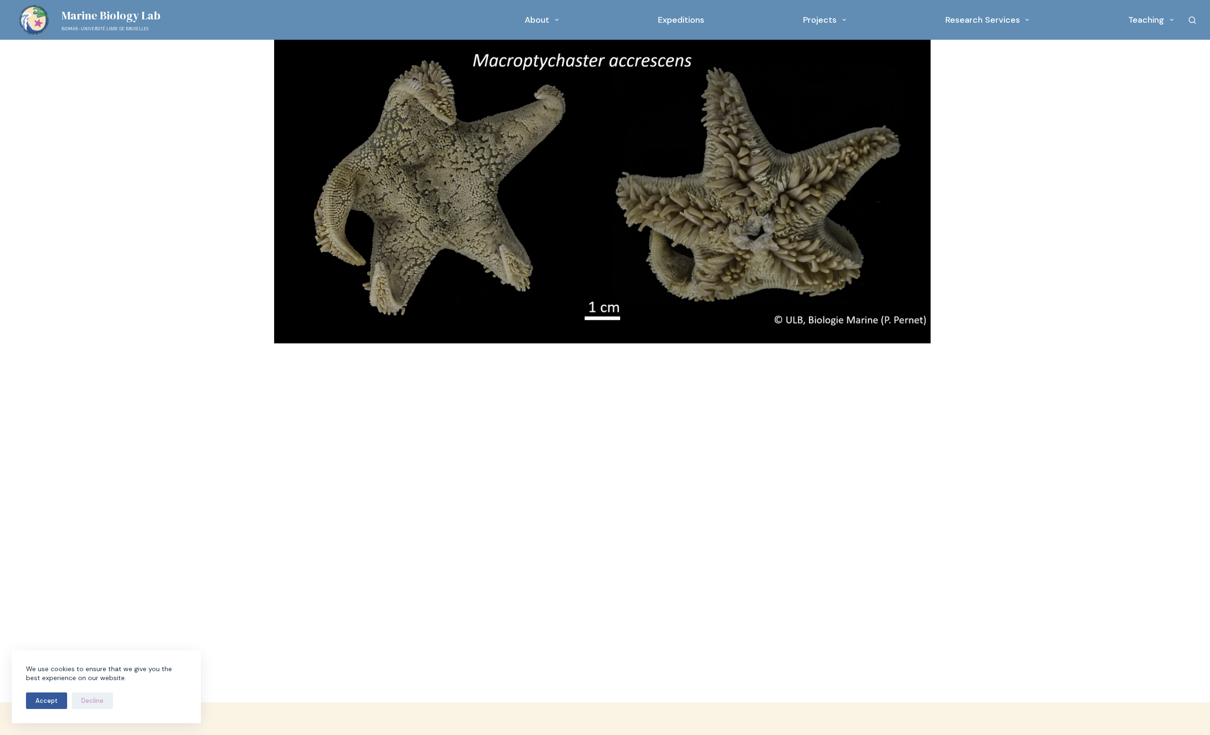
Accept (46, 701)
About (537, 20)
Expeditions (681, 20)
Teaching (1146, 20)
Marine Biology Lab (110, 15)
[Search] (1192, 20)
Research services (982, 20)
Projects (820, 20)
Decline (92, 701)
